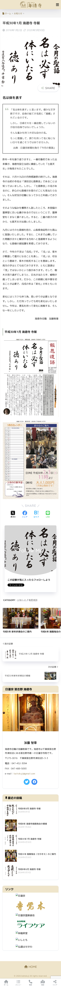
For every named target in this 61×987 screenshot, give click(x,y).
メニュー (18, 985)
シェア (55, 985)
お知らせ (21, 600)
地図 (42, 985)
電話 (30, 985)
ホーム (6, 985)
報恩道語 (33, 600)
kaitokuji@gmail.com (24, 773)
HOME (32, 967)
